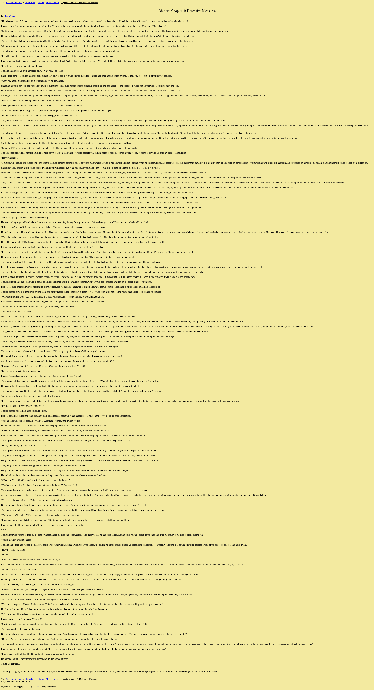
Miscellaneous (52, 2)
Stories (41, 2)
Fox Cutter (10, 16)
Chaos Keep (30, 2)
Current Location (14, 2)
